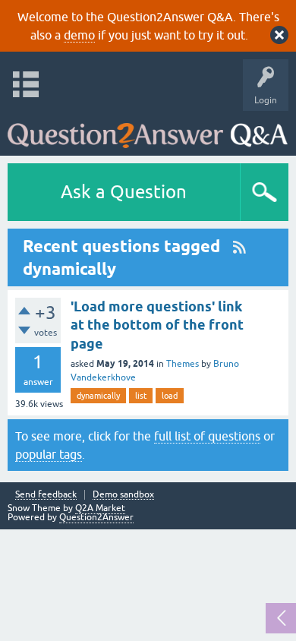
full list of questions (207, 436)
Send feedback (46, 495)
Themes (182, 363)
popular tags (48, 454)
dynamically (98, 395)
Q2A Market (100, 508)
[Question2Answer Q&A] (148, 129)
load (170, 395)
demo (79, 35)
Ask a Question (124, 192)
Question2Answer (96, 517)
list (140, 395)
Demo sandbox (123, 495)
